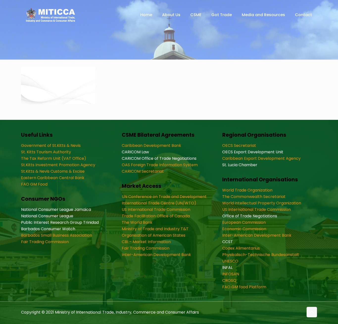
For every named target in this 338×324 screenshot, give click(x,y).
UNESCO (230, 261)
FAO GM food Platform (244, 287)
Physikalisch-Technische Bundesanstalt (260, 255)
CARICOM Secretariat (143, 171)
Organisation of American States (153, 235)
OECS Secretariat (239, 145)
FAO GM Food (34, 184)
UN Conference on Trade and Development (164, 196)
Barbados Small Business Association (56, 235)
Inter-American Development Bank (156, 255)
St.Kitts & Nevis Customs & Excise (53, 171)
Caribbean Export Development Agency (261, 158)
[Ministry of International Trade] (50, 15)
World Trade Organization (247, 190)
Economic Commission (244, 229)
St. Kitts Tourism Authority (46, 152)
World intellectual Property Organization (261, 203)
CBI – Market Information (146, 242)
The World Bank (137, 222)
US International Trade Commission (156, 209)
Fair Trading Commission (45, 242)
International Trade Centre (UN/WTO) (159, 203)
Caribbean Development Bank (151, 145)
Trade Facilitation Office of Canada (156, 216)
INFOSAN (230, 274)
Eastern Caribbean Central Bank (52, 178)
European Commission (244, 222)
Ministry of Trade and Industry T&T (155, 229)
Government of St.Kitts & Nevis (51, 145)
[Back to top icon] (312, 312)
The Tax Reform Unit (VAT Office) (53, 158)
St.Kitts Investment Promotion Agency (58, 165)
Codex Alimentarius (241, 248)
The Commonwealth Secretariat (254, 196)
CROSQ (229, 280)
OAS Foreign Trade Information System (160, 165)
